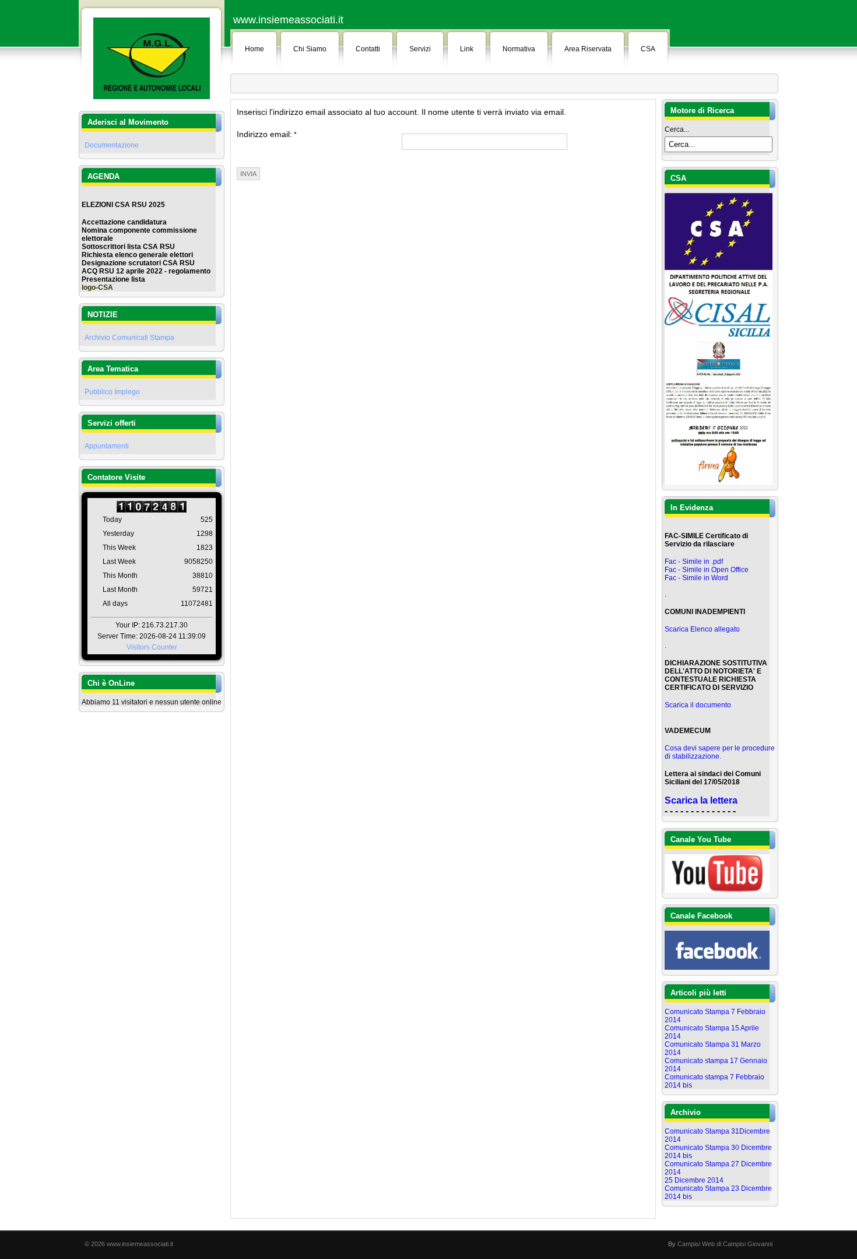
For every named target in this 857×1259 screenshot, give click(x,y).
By (672, 1243)
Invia (248, 173)
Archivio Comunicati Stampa (129, 338)
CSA (648, 49)
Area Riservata (588, 49)
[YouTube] (717, 890)
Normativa (519, 49)
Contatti (368, 49)
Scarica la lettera (701, 800)
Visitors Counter (152, 647)
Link (466, 49)
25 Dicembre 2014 (694, 1180)
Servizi (420, 49)
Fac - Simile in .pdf (694, 561)
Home (254, 49)
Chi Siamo (309, 49)
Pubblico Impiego (112, 392)
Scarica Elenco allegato (702, 629)
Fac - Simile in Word (696, 578)
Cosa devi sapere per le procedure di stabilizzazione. (720, 752)
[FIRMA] (718, 482)
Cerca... (677, 129)
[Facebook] (717, 967)
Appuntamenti (107, 446)
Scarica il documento (698, 705)
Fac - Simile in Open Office (707, 570)
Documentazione (112, 145)
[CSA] (718, 336)
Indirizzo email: (267, 134)
